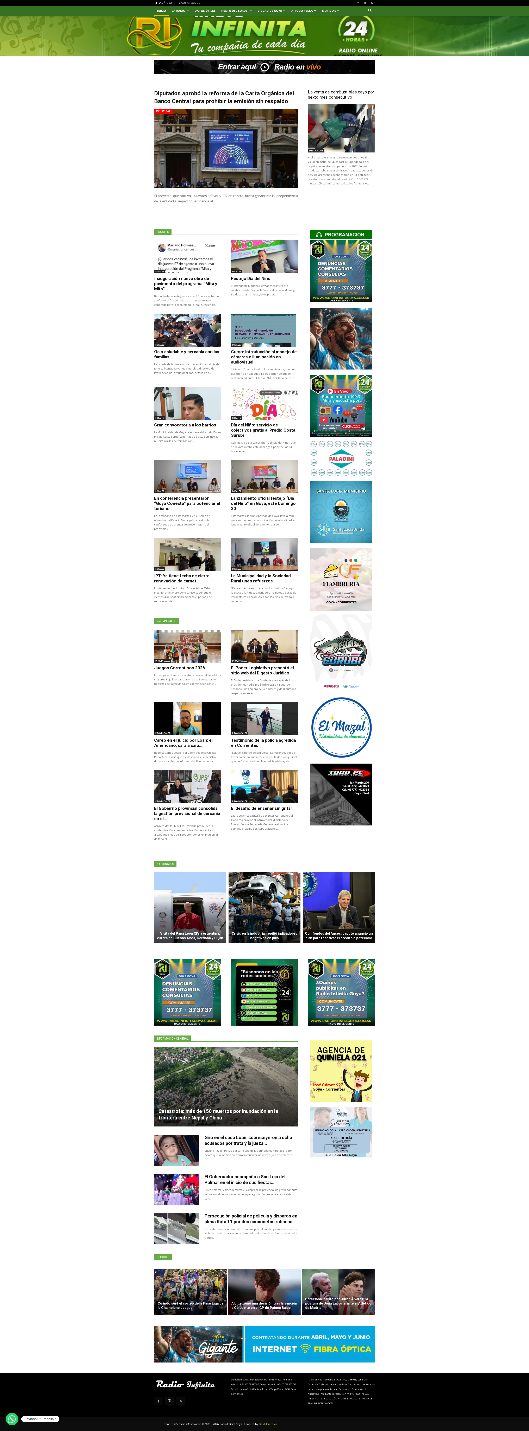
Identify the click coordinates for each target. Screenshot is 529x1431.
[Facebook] (358, 3)
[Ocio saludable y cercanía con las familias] (187, 330)
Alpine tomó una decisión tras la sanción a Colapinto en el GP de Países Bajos (264, 1305)
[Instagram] (365, 3)
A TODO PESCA (302, 11)
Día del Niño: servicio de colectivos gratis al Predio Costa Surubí (263, 430)
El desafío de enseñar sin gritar (261, 808)
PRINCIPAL (163, 111)
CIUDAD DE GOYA (270, 11)
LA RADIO (178, 11)
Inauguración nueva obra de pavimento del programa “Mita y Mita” (185, 283)
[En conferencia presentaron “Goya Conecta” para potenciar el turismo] (187, 476)
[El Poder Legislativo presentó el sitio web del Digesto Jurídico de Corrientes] (264, 646)
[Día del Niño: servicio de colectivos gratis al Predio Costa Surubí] (264, 403)
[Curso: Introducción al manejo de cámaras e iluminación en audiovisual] (264, 330)
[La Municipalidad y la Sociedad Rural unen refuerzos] (264, 554)
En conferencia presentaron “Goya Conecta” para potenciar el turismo (187, 503)
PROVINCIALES (162, 660)
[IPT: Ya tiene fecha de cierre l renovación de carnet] (187, 554)
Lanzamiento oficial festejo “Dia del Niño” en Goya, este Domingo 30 (263, 503)
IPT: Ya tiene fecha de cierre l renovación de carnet (183, 578)
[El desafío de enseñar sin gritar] (264, 786)
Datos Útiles (205, 11)
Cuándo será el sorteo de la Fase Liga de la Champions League (191, 1305)
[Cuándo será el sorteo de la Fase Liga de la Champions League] (190, 1292)
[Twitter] (372, 3)
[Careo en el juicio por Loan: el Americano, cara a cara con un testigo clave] (187, 718)
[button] (370, 11)
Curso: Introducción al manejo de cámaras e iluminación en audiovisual (264, 357)
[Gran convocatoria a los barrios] (187, 403)
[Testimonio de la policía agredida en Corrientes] (264, 718)
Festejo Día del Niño (250, 278)
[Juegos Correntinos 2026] (187, 646)
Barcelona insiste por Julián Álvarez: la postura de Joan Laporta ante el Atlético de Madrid (338, 1303)
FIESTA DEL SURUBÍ (234, 11)
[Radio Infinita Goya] (175, 40)
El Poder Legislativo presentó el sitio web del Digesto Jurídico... (262, 670)
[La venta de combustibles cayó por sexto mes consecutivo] (341, 128)
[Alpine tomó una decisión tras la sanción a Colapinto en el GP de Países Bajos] (264, 1292)
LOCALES (159, 271)
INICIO (161, 11)
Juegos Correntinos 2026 (179, 667)
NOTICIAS (329, 11)
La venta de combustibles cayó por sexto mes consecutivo (341, 95)
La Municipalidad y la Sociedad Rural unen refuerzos (261, 578)
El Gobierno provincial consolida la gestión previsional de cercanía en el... (187, 813)
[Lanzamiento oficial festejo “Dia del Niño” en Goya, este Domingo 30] (264, 476)
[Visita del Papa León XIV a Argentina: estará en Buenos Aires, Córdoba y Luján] (190, 907)
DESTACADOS (316, 150)
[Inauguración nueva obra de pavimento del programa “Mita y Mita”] (187, 256)
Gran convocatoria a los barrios (185, 425)
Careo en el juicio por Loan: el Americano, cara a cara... (183, 743)
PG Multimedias (268, 1424)
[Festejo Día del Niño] (264, 256)
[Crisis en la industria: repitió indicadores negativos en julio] (264, 907)
